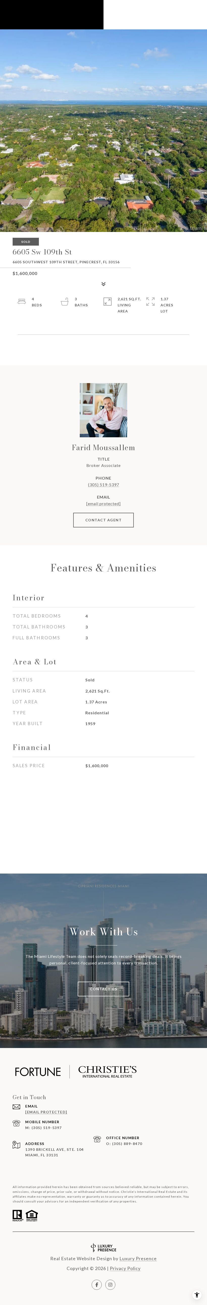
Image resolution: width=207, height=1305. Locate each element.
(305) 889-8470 (127, 1143)
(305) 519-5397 (103, 484)
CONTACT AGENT (103, 520)
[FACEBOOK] (97, 1285)
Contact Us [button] (103, 989)
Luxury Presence (138, 1258)
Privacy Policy (125, 1268)
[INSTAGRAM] (110, 1285)
